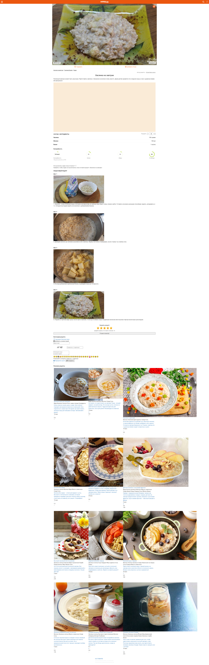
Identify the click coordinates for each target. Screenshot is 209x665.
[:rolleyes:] (74, 356)
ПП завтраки (57, 339)
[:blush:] (80, 356)
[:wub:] (90, 356)
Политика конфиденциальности (104, 662)
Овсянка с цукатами (129, 418)
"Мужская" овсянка (94, 481)
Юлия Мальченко (151, 72)
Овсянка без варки (59, 487)
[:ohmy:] (56, 356)
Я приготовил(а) (104, 333)
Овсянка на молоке (94, 399)
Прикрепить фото (60, 360)
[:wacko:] (68, 356)
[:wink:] (62, 356)
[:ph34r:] (58, 356)
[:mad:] (54, 356)
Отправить (70, 360)
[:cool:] (76, 356)
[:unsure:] (72, 356)
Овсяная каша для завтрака (62, 401)
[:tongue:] (83, 356)
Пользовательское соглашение (104, 660)
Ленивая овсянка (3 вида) (130, 632)
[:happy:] (70, 356)
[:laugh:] (95, 356)
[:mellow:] (87, 356)
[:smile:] (82, 356)
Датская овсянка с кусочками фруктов (134, 487)
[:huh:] (97, 356)
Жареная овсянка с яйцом (96, 561)
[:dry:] (93, 356)
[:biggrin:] (78, 356)
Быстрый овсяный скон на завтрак (64, 561)
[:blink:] (64, 356)
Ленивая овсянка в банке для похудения (100, 632)
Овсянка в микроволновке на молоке (65, 632)
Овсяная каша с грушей (130, 561)
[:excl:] (60, 356)
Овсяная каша (65, 339)
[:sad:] (66, 356)
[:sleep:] (91, 356)
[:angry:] (85, 356)
